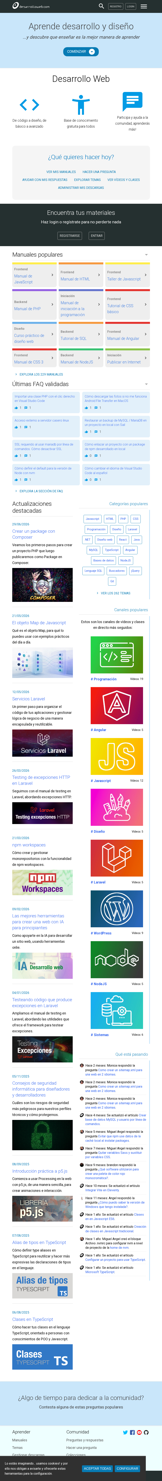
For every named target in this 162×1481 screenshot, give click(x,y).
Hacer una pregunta (81, 1448)
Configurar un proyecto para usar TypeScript (115, 1260)
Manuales (19, 1440)
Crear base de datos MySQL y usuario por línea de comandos (115, 1119)
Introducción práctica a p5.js (39, 1171)
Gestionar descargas (28, 1455)
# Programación (104, 679)
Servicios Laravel (28, 699)
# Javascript (101, 781)
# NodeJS (99, 984)
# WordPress (101, 933)
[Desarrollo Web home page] (31, 6)
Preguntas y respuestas (85, 1440)
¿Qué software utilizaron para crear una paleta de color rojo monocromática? (112, 1173)
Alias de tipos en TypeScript (39, 1242)
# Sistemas (100, 1035)
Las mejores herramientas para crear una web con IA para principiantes (38, 921)
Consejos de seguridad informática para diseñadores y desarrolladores (41, 1089)
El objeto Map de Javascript (39, 622)
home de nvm (119, 1248)
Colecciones (76, 1455)
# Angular (98, 730)
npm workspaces (29, 845)
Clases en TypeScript (32, 1319)
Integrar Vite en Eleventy (102, 1190)
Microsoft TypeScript (99, 1272)
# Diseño (98, 832)
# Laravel (98, 882)
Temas (17, 1448)
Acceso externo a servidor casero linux (42, 420)
